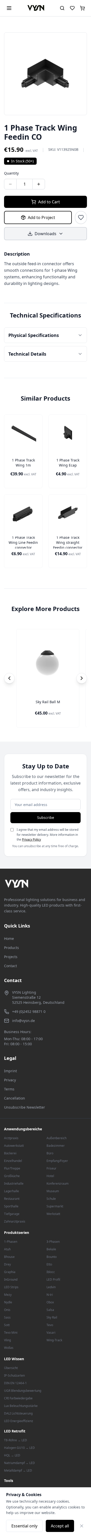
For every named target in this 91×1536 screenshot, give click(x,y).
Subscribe (45, 817)
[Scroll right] (81, 678)
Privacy (10, 1080)
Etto (49, 1264)
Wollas (8, 1348)
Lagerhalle (11, 1191)
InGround (10, 1279)
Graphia (9, 1272)
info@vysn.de (23, 1020)
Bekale (51, 1249)
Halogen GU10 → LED (19, 1448)
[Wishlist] (72, 8)
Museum (53, 1191)
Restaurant (11, 1199)
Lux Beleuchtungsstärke (21, 1406)
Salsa (50, 1310)
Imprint (10, 1070)
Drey (7, 1264)
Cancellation (14, 1098)
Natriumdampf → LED (19, 1463)
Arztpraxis (11, 1138)
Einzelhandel (13, 1161)
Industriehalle (14, 1183)
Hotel (50, 1176)
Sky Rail (52, 1317)
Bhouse (9, 1257)
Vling (7, 1340)
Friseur (51, 1168)
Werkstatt (53, 1214)
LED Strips (11, 1287)
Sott (7, 1325)
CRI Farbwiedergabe (18, 1398)
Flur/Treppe (12, 1168)
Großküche (12, 1176)
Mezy (8, 1295)
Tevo (50, 1325)
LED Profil (53, 1279)
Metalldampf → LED (18, 1470)
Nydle (8, 1302)
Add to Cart (49, 202)
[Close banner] (81, 1525)
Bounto (52, 1257)
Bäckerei (10, 1153)
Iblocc (51, 1272)
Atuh (7, 1249)
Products (11, 947)
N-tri (50, 1295)
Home (9, 938)
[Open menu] (9, 8)
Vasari (51, 1332)
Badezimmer (56, 1145)
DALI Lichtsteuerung (18, 1413)
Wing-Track (54, 1340)
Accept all (60, 1526)
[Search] (62, 8)
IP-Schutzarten (14, 1375)
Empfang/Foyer (57, 1161)
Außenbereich (56, 1138)
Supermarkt (55, 1206)
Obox (50, 1302)
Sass (7, 1317)
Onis (7, 1310)
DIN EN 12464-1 (15, 1383)
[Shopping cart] (82, 8)
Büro (50, 1153)
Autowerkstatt (14, 1145)
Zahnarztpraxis (14, 1221)
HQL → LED (12, 1455)
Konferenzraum (58, 1183)
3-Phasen (53, 1241)
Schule (51, 1199)
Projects (10, 956)
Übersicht (11, 1368)
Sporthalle (11, 1206)
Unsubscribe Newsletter (24, 1107)
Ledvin (51, 1287)
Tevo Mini (10, 1332)
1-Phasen (10, 1241)
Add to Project (41, 217)
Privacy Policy (31, 839)
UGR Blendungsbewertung (22, 1390)
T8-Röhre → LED (15, 1440)
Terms (9, 1089)
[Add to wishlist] (81, 217)
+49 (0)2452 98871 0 (29, 1011)
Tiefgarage (11, 1214)
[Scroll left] (9, 678)
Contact (10, 965)
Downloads (45, 233)
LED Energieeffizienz (18, 1421)
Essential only (24, 1526)
